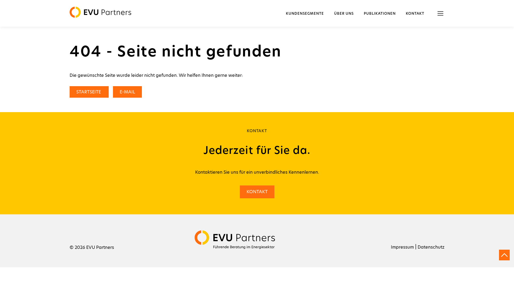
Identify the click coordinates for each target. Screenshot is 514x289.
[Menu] (440, 13)
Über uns (344, 14)
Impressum (402, 247)
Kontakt (415, 14)
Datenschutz (431, 247)
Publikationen (380, 14)
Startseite (89, 92)
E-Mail (127, 92)
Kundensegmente (305, 14)
